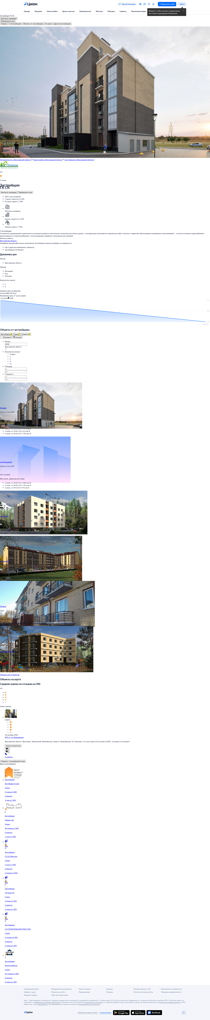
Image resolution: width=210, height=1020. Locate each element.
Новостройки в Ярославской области (48, 160)
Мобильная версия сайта (88, 1012)
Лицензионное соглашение (94, 1002)
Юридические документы (61, 989)
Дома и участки (68, 11)
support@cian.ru (42, 1004)
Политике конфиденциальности (170, 1002)
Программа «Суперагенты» (171, 989)
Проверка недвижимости (171, 992)
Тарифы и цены (30, 992)
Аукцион (109, 989)
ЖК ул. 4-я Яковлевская (14, 737)
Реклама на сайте (58, 992)
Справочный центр (31, 989)
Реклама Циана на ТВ (142, 989)
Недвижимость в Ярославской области (15, 160)
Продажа (38, 11)
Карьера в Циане (30, 995)
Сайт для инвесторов (59, 995)
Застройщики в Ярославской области (79, 160)
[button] (107, 263)
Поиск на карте (85, 989)
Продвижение (84, 992)
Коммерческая (85, 11)
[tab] (4, 23)
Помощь (109, 992)
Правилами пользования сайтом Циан (47, 1002)
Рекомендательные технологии (89, 1004)
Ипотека (99, 11)
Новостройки (52, 11)
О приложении (105, 1012)
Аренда (27, 11)
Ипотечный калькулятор (143, 992)
